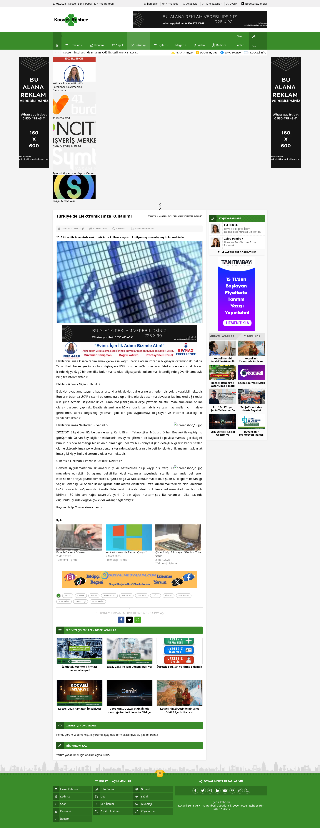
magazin (142, 595)
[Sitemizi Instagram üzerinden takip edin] (210, 790)
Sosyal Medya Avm (64, 201)
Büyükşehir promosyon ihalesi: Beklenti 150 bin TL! (251, 434)
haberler (126, 595)
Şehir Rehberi (221, 802)
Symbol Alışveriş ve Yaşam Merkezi (74, 173)
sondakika (64, 601)
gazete (80, 595)
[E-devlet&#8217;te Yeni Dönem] (79, 537)
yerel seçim (98, 601)
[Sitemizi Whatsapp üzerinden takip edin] (240, 790)
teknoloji (81, 601)
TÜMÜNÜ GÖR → (253, 336)
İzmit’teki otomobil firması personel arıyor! (79, 668)
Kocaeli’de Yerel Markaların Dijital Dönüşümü (251, 382)
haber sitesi (109, 595)
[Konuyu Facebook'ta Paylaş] (121, 620)
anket (68, 595)
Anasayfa (152, 215)
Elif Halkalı (231, 225)
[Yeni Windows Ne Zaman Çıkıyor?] (128, 537)
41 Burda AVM (61, 118)
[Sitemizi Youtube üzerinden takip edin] (225, 790)
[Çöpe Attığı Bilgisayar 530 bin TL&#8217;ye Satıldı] (178, 537)
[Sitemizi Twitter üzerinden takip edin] (203, 790)
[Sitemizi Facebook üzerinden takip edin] (195, 790)
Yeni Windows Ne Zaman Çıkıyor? (126, 552)
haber (94, 595)
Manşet (162, 215)
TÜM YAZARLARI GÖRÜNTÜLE (237, 252)
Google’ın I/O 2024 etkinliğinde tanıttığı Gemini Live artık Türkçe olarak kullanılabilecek (129, 712)
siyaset (168, 595)
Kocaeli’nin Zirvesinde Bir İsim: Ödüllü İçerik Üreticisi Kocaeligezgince (179, 712)
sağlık (156, 595)
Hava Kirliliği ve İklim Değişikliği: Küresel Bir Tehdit (242, 230)
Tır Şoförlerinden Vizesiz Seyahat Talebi (251, 410)
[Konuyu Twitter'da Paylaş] (129, 620)
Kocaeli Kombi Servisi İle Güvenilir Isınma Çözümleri (222, 361)
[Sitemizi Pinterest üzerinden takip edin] (232, 790)
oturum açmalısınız (97, 755)
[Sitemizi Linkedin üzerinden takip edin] (217, 790)
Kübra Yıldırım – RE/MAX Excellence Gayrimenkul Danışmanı (68, 87)
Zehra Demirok (233, 238)
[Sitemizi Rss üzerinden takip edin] (247, 790)
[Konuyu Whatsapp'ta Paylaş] (137, 620)
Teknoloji (78, 228)
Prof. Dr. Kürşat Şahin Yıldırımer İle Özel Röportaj (223, 410)
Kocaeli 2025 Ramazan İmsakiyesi (79, 708)
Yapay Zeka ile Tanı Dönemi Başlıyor (129, 666)
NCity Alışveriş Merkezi (67, 145)
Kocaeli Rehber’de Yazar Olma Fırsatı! (86, 52)
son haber (184, 595)
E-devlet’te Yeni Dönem (70, 552)
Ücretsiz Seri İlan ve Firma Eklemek (179, 666)
